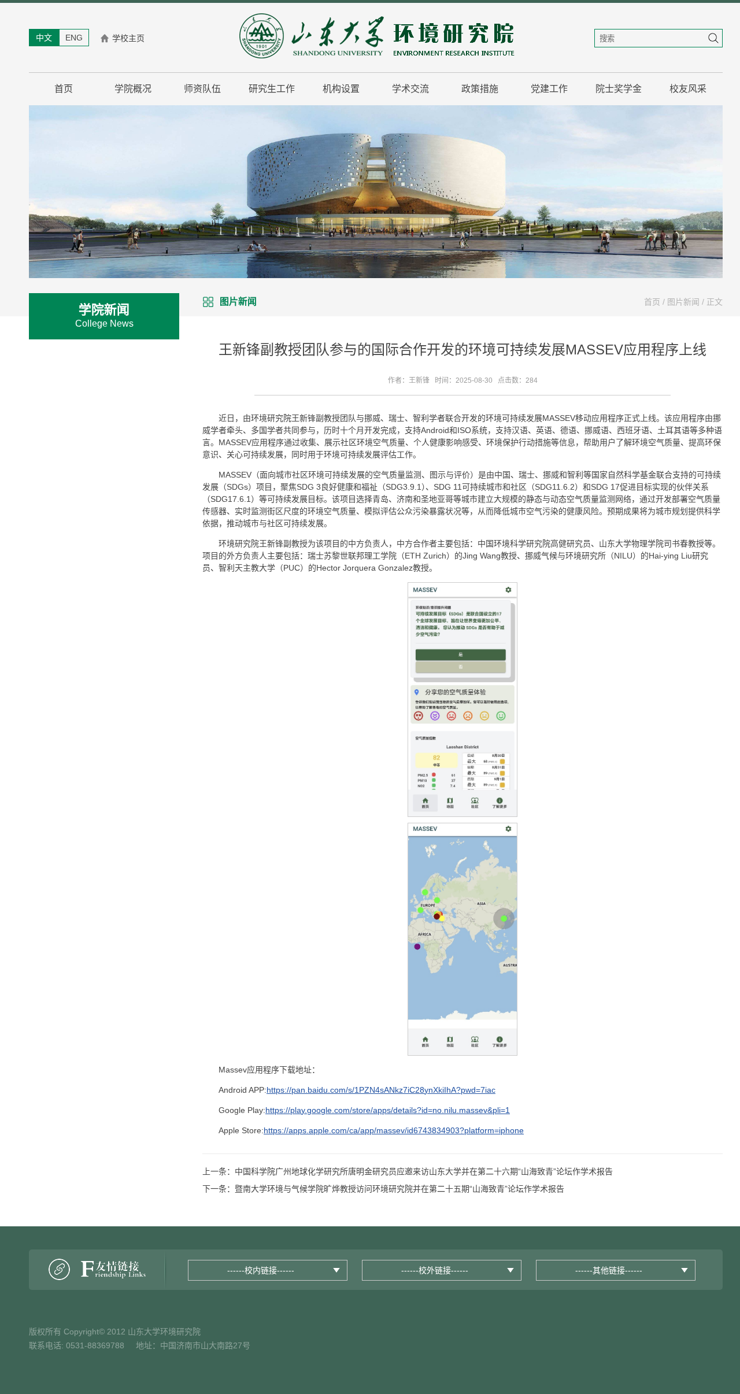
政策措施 (479, 89)
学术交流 (410, 89)
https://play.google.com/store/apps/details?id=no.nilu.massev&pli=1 (387, 1110)
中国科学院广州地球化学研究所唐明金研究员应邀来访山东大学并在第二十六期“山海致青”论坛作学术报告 (424, 1171)
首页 (63, 89)
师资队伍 (202, 89)
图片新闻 (683, 301)
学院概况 (132, 89)
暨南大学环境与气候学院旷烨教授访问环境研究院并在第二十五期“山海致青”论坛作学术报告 (399, 1188)
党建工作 (549, 89)
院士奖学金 (618, 89)
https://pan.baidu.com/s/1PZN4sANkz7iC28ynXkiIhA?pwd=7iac (381, 1090)
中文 (44, 37)
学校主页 (128, 38)
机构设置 (341, 89)
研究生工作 (272, 89)
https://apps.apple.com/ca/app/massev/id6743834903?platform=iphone (394, 1130)
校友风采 (687, 89)
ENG (74, 37)
